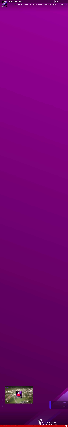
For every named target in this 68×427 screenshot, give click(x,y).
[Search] (66, 1)
